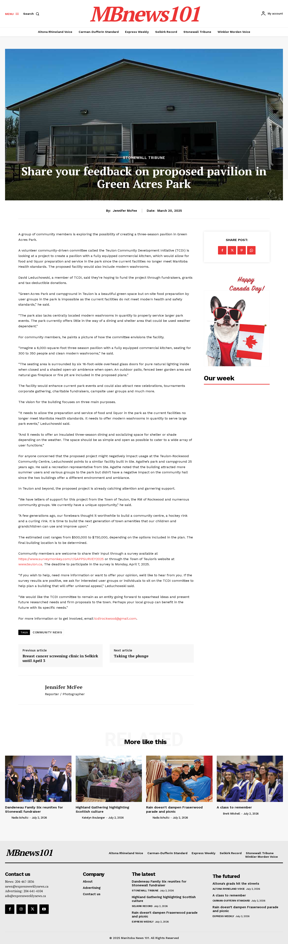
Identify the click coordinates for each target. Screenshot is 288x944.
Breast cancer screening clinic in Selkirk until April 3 (60, 658)
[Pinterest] (241, 250)
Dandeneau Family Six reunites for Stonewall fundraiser (34, 809)
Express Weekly (142, 921)
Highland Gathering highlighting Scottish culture (102, 809)
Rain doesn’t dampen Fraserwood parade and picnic (174, 809)
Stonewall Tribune (144, 158)
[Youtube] (44, 909)
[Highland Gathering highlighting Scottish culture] (109, 779)
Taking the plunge (131, 656)
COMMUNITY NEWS (47, 632)
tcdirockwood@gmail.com (115, 618)
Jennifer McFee (125, 211)
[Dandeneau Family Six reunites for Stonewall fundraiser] (38, 779)
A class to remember (234, 807)
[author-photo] (8, 817)
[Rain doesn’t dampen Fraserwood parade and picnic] (179, 779)
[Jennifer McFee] (28, 690)
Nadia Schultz (19, 817)
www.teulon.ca (30, 564)
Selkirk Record (142, 906)
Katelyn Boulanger (93, 817)
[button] (32, 13)
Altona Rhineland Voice (229, 888)
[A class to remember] (250, 779)
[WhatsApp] (251, 250)
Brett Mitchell (231, 813)
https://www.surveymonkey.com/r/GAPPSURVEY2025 (61, 559)
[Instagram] (21, 909)
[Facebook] (222, 250)
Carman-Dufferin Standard (231, 900)
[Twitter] (232, 250)
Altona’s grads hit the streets (236, 883)
